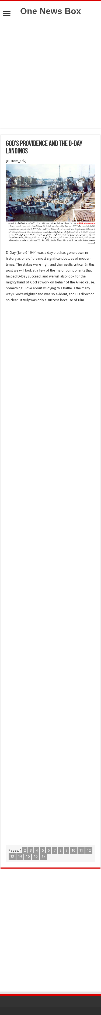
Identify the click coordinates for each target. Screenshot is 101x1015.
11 (81, 850)
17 (43, 856)
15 (28, 856)
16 (35, 856)
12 (89, 850)
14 (20, 856)
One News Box (50, 11)
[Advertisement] (50, 77)
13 (12, 856)
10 (73, 850)
